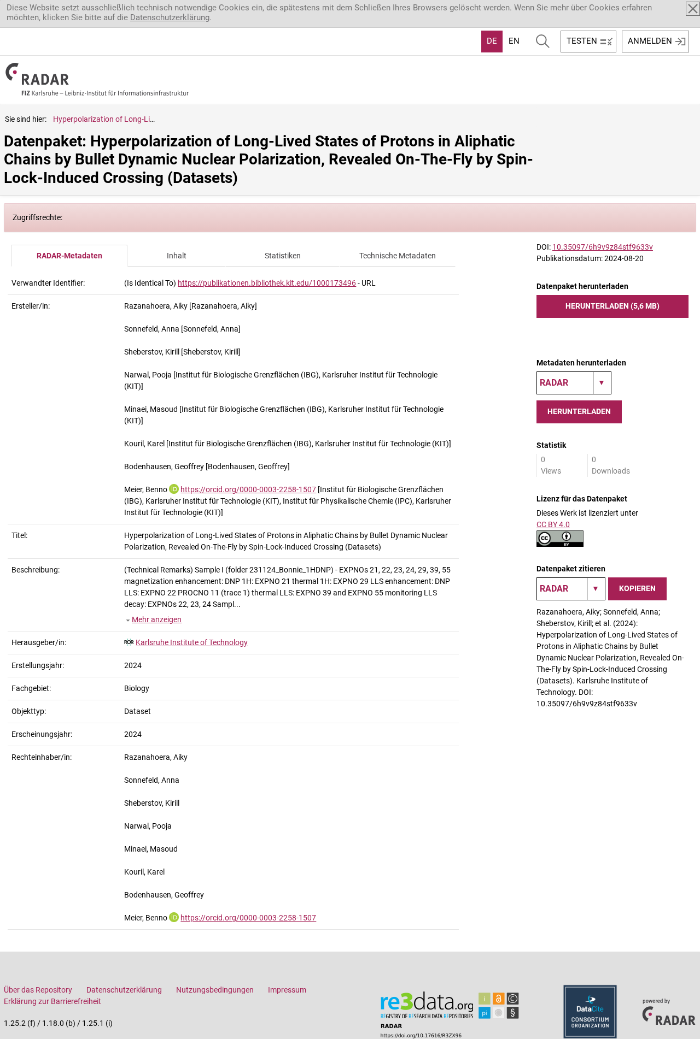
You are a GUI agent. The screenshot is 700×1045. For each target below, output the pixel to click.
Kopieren (637, 588)
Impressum (287, 989)
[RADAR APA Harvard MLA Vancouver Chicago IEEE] (570, 588)
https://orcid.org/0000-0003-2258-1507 (248, 489)
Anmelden (650, 41)
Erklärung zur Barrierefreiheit (52, 1001)
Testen (582, 41)
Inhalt (176, 255)
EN (514, 41)
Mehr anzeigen (157, 619)
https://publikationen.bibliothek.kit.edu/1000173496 (267, 283)
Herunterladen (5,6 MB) (612, 306)
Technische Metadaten (397, 255)
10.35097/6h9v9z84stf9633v (602, 247)
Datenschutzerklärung (169, 17)
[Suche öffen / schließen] (542, 41)
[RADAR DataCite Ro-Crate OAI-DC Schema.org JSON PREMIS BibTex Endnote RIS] (573, 382)
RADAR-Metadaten (69, 255)
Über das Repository (38, 989)
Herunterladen (579, 411)
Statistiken (283, 255)
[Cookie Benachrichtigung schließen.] (693, 9)
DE (492, 41)
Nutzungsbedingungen (215, 989)
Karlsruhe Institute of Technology (192, 642)
